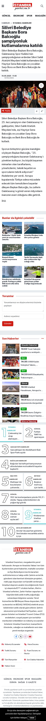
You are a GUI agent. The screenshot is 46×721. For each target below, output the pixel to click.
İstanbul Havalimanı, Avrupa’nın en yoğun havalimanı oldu (31, 389)
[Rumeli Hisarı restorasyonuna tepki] (12, 250)
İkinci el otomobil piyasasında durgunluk (32, 401)
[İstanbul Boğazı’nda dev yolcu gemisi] (34, 228)
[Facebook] (16, 636)
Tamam (31, 718)
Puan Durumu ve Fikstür (32, 652)
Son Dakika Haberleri (35, 660)
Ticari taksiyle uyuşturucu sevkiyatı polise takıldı (30, 351)
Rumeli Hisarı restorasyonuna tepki (9, 260)
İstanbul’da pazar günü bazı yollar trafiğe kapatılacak (33, 281)
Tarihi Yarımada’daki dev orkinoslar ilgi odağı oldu (33, 260)
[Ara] (42, 6)
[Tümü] (42, 339)
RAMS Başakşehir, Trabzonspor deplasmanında (32, 376)
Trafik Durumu (10, 651)
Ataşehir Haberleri (29, 345)
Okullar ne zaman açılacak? (15, 517)
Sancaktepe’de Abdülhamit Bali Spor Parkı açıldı (25, 451)
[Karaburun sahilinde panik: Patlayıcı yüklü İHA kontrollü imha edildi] (12, 272)
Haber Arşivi (10, 666)
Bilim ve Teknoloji (29, 421)
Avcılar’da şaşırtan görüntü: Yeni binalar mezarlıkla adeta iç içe (30, 533)
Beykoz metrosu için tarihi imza (38, 485)
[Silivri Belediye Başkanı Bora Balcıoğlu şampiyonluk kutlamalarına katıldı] (23, 94)
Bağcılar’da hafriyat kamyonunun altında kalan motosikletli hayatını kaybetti (26, 466)
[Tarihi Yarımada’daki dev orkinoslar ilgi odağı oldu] (34, 250)
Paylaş (7, 111)
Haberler (6, 23)
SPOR (29, 16)
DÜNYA (13, 682)
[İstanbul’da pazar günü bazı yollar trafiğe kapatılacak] (34, 272)
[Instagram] (25, 636)
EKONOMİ (18, 16)
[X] (21, 636)
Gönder (8, 324)
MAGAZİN (40, 16)
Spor (24, 358)
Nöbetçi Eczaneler (12, 644)
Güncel (24, 383)
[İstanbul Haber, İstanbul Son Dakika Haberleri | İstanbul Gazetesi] (22, 6)
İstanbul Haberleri (22, 23)
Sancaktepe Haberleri (19, 447)
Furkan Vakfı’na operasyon (39, 434)
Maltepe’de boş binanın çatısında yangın (16, 485)
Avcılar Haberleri (23, 528)
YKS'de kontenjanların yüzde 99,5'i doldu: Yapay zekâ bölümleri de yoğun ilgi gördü (27, 500)
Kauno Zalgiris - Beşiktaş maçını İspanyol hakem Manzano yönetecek (32, 414)
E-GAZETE (31, 682)
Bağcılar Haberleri (18, 461)
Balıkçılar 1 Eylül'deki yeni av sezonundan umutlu (11, 237)
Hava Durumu (33, 644)
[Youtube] (30, 636)
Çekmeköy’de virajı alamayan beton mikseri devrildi (15, 436)
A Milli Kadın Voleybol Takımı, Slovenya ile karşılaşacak (32, 364)
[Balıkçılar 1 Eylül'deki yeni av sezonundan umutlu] (12, 228)
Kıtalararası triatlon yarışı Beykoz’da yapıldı (39, 519)
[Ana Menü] (3, 6)
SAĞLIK (21, 682)
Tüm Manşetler (11, 660)
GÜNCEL (6, 16)
